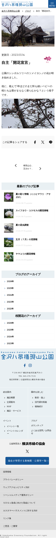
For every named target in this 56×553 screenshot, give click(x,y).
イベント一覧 (13, 426)
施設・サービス (14, 411)
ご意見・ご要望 (10, 526)
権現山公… (28, 165)
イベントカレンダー (15, 432)
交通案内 (11, 402)
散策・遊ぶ (40, 397)
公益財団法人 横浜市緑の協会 (27, 443)
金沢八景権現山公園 (27, 355)
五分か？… (28, 168)
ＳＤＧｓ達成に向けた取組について (19, 503)
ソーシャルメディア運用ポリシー (18, 495)
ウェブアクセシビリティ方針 (16, 487)
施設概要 (11, 397)
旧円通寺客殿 (41, 402)
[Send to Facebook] (35, 142)
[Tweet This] (43, 142)
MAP (9, 406)
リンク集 (7, 518)
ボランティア (37, 425)
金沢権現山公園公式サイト (17, 4)
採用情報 (7, 472)
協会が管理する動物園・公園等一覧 (27, 461)
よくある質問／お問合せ (41, 431)
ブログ (34, 421)
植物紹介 (39, 406)
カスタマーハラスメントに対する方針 (20, 510)
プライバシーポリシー (13, 479)
